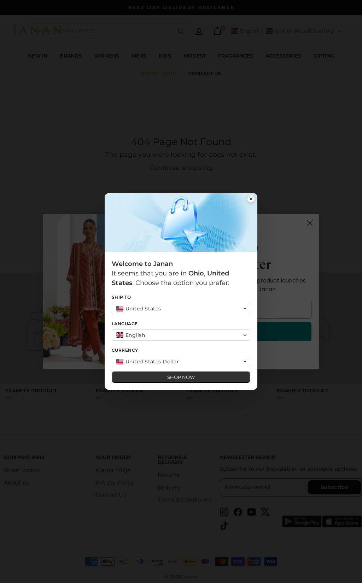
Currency (125, 350)
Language (125, 323)
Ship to (121, 297)
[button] (181, 308)
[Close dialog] (251, 199)
